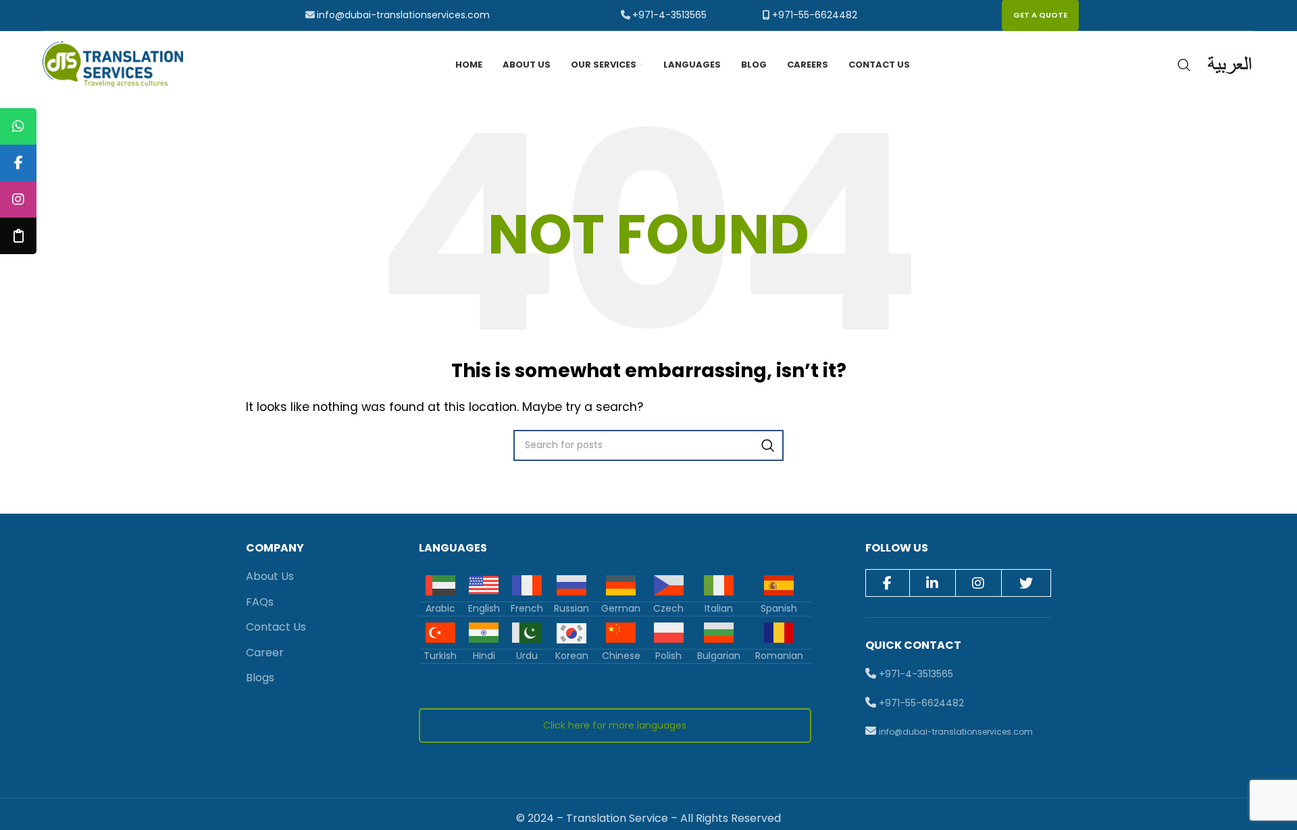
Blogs (260, 677)
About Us (270, 576)
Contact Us (276, 627)
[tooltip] (18, 126)
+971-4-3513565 (669, 15)
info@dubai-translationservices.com (403, 15)
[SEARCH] (768, 445)
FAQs (260, 602)
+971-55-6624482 (814, 15)
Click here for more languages (614, 725)
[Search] (1184, 64)
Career (265, 652)
